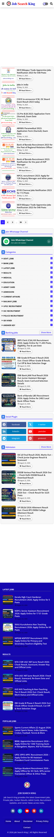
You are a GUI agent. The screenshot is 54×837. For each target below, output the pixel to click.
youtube (42, 431)
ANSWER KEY (27, 325)
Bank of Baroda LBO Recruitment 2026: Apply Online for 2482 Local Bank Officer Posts (33, 398)
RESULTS (27, 272)
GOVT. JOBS (28, 258)
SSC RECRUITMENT (27, 311)
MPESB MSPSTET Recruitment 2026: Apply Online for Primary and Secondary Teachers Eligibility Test (31, 641)
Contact (27, 827)
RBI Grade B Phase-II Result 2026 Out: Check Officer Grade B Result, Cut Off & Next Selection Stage (33, 360)
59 (21, 222)
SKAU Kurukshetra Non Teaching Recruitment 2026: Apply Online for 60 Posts (33, 627)
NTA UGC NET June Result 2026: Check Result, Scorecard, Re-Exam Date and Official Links (33, 678)
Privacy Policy (42, 821)
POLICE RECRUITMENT (27, 315)
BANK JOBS (27, 263)
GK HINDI (27, 320)
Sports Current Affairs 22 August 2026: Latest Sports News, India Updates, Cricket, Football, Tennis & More (33, 730)
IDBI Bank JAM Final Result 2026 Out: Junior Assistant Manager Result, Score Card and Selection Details (32, 379)
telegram (16, 438)
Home (8, 821)
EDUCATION (27, 282)
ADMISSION (27, 292)
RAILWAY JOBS (27, 301)
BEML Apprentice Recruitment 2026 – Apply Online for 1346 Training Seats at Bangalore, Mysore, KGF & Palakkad (33, 744)
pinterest (42, 438)
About (17, 821)
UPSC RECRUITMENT (27, 306)
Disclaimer (28, 821)
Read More (26, 351)
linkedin (15, 431)
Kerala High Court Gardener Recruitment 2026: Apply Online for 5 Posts (32, 600)
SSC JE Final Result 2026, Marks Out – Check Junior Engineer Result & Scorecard (35, 457)
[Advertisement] (27, 36)
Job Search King (21, 832)
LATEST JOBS (27, 268)
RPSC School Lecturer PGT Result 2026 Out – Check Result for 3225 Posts (33, 493)
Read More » (26, 78)
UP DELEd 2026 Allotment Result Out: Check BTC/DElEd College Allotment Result (32, 510)
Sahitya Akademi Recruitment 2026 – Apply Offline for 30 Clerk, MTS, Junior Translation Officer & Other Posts (32, 771)
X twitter (42, 424)
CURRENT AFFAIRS (27, 296)
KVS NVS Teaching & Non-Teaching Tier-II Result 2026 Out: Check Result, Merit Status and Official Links (32, 692)
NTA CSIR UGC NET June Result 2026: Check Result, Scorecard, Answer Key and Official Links (32, 665)
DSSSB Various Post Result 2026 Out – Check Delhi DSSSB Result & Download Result (34, 475)
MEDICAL (27, 277)
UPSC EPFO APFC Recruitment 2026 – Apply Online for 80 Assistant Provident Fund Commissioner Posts (32, 757)
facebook (16, 424)
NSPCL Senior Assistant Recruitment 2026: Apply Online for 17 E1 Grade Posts (32, 613)
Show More (46, 332)
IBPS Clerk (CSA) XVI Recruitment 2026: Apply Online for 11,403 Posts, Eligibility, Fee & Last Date (34, 343)
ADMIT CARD (27, 287)
